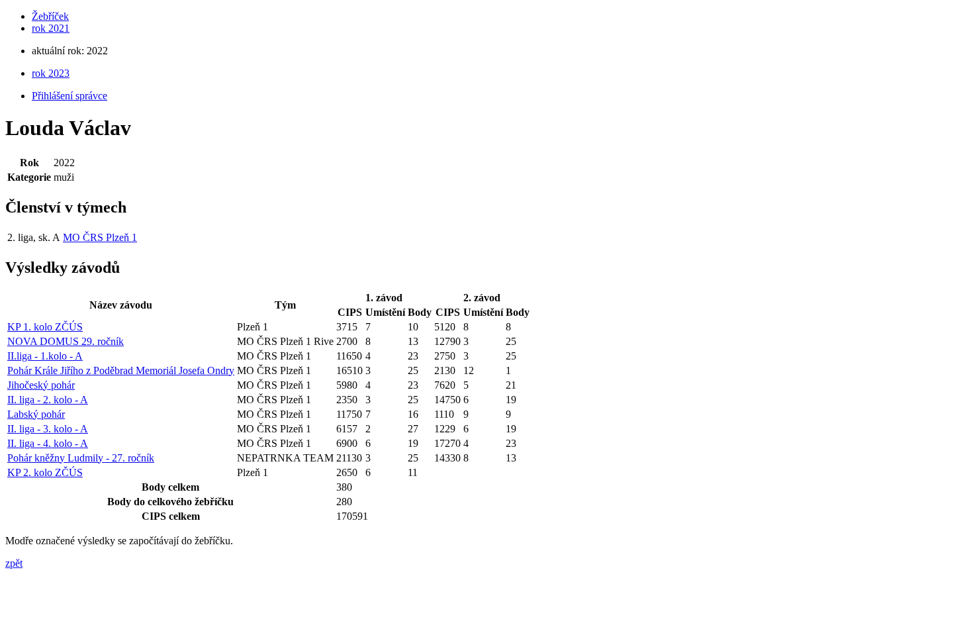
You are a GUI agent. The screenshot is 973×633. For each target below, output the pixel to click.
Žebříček (50, 16)
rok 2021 (51, 28)
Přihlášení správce (69, 95)
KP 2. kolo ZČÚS (45, 472)
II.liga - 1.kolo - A (45, 356)
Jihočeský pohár (41, 385)
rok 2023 (51, 73)
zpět (14, 563)
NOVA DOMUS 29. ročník (65, 341)
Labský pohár (36, 414)
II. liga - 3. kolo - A (47, 428)
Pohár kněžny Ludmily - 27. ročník (80, 457)
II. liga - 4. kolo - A (47, 443)
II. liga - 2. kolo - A (47, 399)
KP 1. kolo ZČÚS (45, 326)
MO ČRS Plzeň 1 (100, 237)
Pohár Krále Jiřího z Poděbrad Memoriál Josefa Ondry (120, 370)
